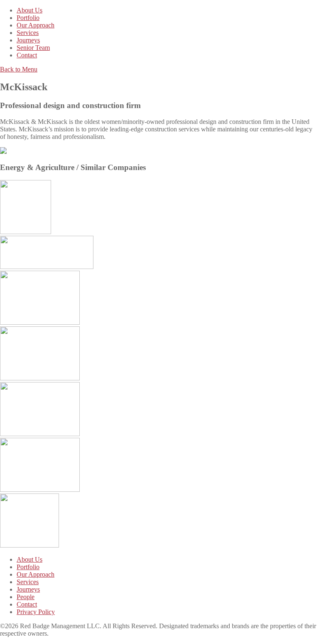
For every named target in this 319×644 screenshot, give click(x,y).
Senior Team (33, 47)
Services (28, 32)
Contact (27, 55)
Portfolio (28, 17)
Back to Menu (18, 69)
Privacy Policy (36, 611)
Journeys (28, 40)
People (25, 596)
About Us (29, 10)
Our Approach (35, 25)
